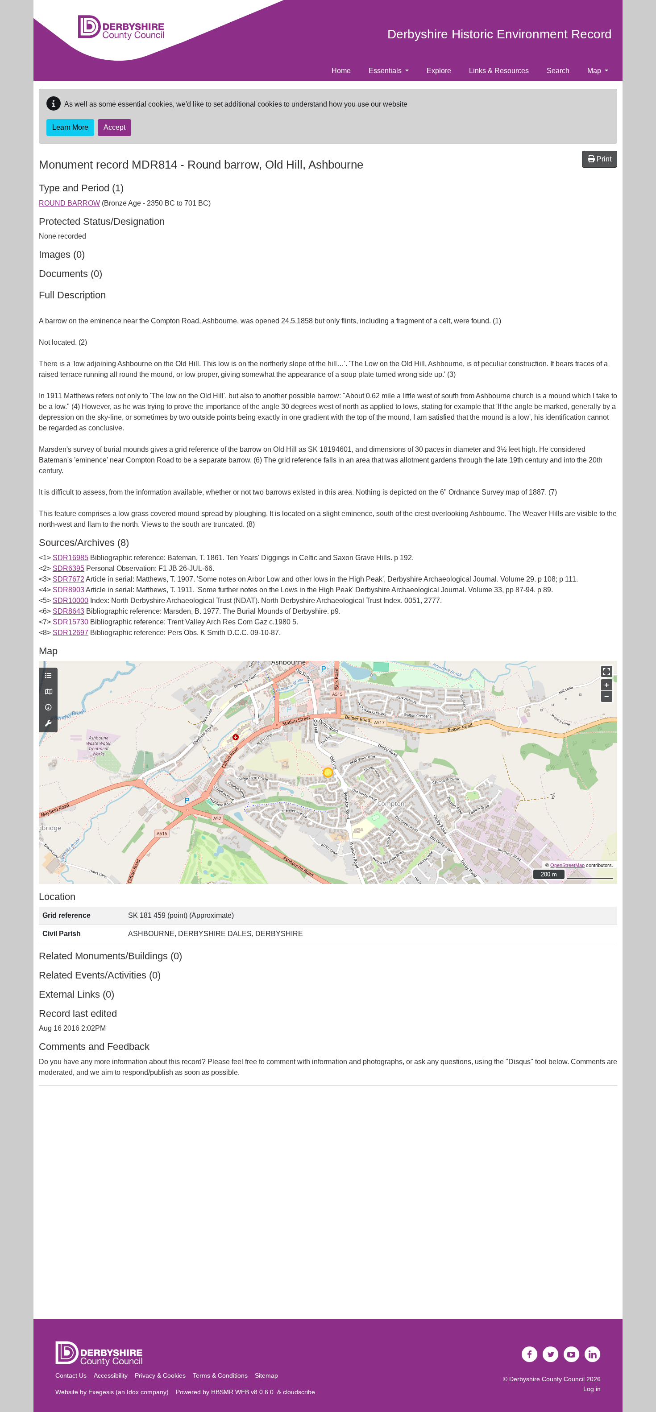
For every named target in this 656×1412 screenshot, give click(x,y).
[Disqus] (328, 1204)
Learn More (70, 127)
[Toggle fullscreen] (606, 671)
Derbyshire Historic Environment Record (499, 34)
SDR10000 (70, 600)
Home (341, 70)
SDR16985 (70, 557)
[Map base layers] (48, 692)
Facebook (530, 1354)
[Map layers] (48, 676)
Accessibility (111, 1375)
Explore (439, 70)
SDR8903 (68, 590)
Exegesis (101, 1391)
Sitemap (266, 1375)
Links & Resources (499, 70)
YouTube (572, 1354)
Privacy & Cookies (160, 1375)
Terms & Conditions (220, 1375)
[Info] (48, 708)
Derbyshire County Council (547, 1379)
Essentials (386, 70)
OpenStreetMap (567, 865)
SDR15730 (70, 622)
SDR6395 (68, 568)
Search (558, 70)
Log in (592, 1388)
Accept (114, 127)
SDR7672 (68, 579)
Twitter (551, 1354)
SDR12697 (70, 632)
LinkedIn (593, 1354)
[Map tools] (48, 724)
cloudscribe (299, 1391)
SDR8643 (68, 611)
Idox (133, 1391)
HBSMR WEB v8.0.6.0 (244, 1391)
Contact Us (71, 1375)
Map (595, 70)
